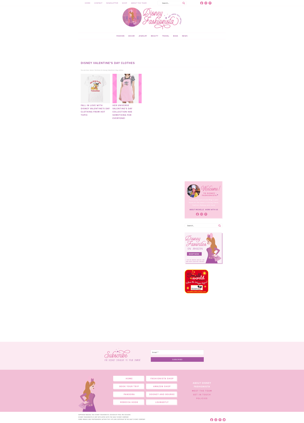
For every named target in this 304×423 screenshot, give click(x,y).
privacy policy (155, 231)
